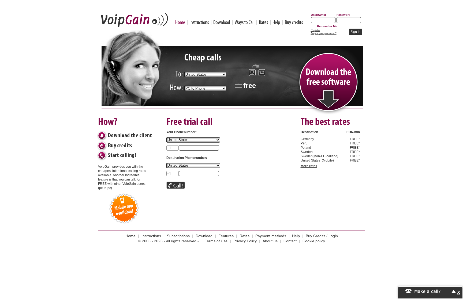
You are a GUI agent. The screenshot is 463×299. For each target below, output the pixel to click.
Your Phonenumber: (181, 132)
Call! (175, 185)
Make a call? (427, 291)
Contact (290, 241)
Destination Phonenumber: (186, 158)
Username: (318, 14)
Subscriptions (178, 236)
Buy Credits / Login (322, 236)
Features (226, 236)
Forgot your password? (324, 33)
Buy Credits (294, 22)
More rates (309, 166)
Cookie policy (314, 241)
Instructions (199, 22)
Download (222, 22)
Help (276, 22)
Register (315, 30)
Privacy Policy (245, 241)
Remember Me (327, 26)
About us (270, 241)
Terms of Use (216, 241)
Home (180, 22)
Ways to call (244, 22)
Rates (263, 22)
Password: (344, 14)
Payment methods (270, 236)
